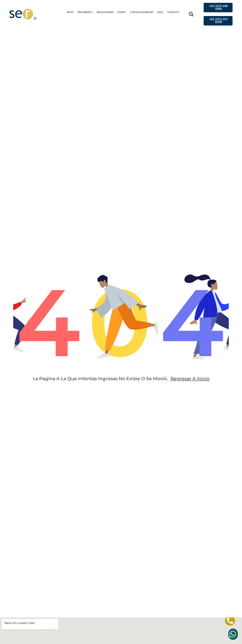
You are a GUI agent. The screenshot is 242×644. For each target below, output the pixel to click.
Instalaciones (105, 12)
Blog (160, 12)
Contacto (173, 12)
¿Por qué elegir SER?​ (142, 12)
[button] (191, 14)
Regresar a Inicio (190, 378)
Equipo (122, 12)
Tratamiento (84, 12)
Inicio (70, 12)
